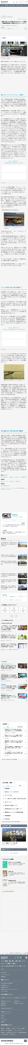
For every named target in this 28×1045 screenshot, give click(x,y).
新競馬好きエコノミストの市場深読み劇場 (14, 812)
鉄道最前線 (15, 514)
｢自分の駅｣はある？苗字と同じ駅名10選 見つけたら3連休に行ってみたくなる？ (8, 581)
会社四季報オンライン (5, 985)
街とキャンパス (8, 802)
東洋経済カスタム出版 (18, 1003)
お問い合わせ (12, 1034)
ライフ (23, 966)
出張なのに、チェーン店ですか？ (12, 791)
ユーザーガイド (4, 1019)
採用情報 (8, 1028)
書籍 (14, 963)
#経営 (11, 853)
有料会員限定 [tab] (20, 726)
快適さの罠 (10, 871)
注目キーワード (6, 849)
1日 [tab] (8, 785)
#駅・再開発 (3, 477)
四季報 (8, 963)
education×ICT (4, 972)
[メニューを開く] (26, 2)
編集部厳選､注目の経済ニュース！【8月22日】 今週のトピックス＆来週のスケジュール (8, 697)
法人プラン (3, 1017)
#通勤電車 (23, 477)
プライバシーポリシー (18, 1030)
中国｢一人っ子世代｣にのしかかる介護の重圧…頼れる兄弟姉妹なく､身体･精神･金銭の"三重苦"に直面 (8, 667)
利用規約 (2, 1021)
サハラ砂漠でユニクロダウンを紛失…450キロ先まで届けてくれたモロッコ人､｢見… (14, 753)
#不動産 (17, 481)
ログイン (21, 2)
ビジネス (3, 16)
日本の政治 (7, 819)
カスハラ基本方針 (4, 1034)
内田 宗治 (2, 27)
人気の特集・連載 (7, 782)
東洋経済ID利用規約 (22, 1032)
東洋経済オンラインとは (6, 1011)
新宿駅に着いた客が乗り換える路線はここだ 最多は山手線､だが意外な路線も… (9, 563)
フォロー (17, 28)
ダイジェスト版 (8, 795)
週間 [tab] (20, 785)
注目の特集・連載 (6, 825)
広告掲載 (23, 1028)
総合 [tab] (8, 726)
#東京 (16, 477)
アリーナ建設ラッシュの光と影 (9, 843)
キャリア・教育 (18, 966)
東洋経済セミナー (17, 1001)
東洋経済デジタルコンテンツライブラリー (9, 989)
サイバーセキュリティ (5, 974)
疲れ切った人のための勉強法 (14, 862)
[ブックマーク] (25, 28)
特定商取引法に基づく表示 (11, 1032)
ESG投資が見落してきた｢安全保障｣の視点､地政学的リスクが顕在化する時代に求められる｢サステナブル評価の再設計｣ (9, 677)
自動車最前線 (8, 815)
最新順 (6, 5)
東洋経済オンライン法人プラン (7, 997)
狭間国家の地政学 (12, 880)
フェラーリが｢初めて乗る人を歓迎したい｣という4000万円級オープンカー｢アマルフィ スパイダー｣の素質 (9, 687)
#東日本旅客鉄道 (4, 485)
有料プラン (3, 1015)
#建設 (11, 481)
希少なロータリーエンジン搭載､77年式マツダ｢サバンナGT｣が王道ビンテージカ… (14, 736)
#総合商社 (16, 853)
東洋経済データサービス (6, 1001)
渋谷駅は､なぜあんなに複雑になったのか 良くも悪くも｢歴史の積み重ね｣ (9, 556)
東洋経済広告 (3, 1003)
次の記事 (24, 19)
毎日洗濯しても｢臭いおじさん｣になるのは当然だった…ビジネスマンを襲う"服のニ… (14, 742)
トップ (2, 5)
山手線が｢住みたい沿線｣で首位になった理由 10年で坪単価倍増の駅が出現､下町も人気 (9, 575)
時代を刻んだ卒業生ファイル (11, 805)
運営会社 (2, 1028)
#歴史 (10, 477)
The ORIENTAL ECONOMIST (7, 983)
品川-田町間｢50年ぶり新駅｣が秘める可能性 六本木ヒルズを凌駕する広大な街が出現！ (9, 544)
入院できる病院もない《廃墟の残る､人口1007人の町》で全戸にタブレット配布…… (13, 748)
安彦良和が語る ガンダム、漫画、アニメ (13, 808)
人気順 (17, 5)
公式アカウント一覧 (15, 1028)
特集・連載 (12, 5)
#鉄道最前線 (9, 16)
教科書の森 (3, 1005)
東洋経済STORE (4, 987)
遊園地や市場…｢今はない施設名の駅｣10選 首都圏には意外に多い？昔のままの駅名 (8, 587)
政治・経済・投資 (10, 966)
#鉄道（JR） (3, 481)
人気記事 (4, 724)
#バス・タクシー (5, 853)
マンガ (25, 5)
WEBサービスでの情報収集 (6, 1030)
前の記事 (19, 19)
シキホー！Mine (4, 991)
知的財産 (2, 1032)
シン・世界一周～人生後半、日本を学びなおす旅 (15, 798)
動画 (21, 5)
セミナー (3, 963)
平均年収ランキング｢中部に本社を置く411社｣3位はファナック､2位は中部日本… (14, 730)
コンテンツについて (5, 1013)
